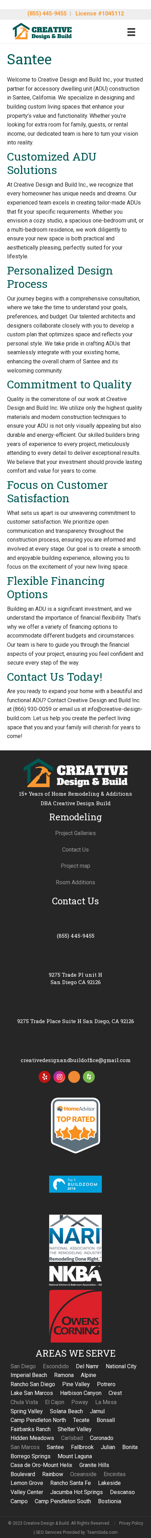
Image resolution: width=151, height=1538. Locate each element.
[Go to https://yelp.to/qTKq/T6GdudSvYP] (45, 1077)
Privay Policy (131, 1523)
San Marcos (25, 1447)
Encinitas (115, 1474)
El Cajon (54, 1402)
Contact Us (75, 849)
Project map (75, 865)
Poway (79, 1402)
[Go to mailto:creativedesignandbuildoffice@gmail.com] (75, 1051)
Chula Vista (24, 1402)
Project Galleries (75, 833)
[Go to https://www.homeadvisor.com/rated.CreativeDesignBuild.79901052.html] (74, 1078)
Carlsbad (72, 1438)
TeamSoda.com (102, 1532)
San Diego (23, 1366)
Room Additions (75, 882)
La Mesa (106, 1402)
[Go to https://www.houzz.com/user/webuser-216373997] (89, 1077)
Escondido (56, 1366)
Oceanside (83, 1474)
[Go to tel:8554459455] (75, 927)
